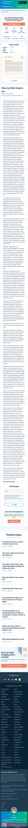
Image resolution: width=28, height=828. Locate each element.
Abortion (3, 729)
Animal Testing (4, 706)
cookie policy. (17, 826)
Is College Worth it (18, 742)
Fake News (3, 732)
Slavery (2, 712)
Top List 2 (16, 749)
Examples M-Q (17, 719)
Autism (2, 742)
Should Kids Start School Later (12, 588)
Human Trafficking (18, 709)
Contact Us (3, 802)
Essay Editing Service (6, 760)
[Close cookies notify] (27, 824)
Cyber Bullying (4, 744)
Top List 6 (16, 755)
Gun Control (4, 737)
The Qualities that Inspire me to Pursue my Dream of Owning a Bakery (12, 600)
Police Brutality (4, 694)
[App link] (22, 2)
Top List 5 (3, 755)
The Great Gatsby (18, 694)
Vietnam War (17, 696)
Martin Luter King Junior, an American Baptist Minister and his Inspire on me (13, 628)
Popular (3, 747)
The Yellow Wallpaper (6, 717)
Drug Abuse (16, 744)
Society (6, 10)
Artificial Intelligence (18, 727)
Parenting (7, 95)
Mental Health (4, 727)
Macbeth (3, 691)
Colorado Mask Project (6, 757)
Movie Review (17, 724)
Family (3, 95)
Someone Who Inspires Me (15, 10)
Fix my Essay (17, 760)
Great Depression (18, 737)
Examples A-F (17, 717)
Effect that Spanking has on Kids (13, 639)
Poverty (16, 704)
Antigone (16, 732)
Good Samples (17, 762)
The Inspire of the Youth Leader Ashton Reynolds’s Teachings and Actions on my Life (13, 566)
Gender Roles (17, 706)
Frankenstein (17, 701)
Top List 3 (3, 752)
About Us (3, 805)
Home (2, 10)
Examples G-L (4, 719)
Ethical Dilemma (17, 729)
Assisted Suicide (5, 739)
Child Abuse (4, 696)
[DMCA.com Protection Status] (20, 679)
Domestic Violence (18, 734)
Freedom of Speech (5, 709)
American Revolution (19, 712)
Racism (15, 689)
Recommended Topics (19, 747)
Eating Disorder (17, 739)
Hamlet (2, 701)
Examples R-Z (4, 722)
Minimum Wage (4, 714)
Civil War (3, 704)
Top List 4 (16, 752)
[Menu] (26, 6)
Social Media (17, 722)
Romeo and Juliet (18, 691)
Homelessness (17, 714)
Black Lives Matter (5, 699)
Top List (3, 749)
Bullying (16, 699)
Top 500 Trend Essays (6, 766)
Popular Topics (17, 757)
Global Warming (5, 689)
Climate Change (4, 724)
